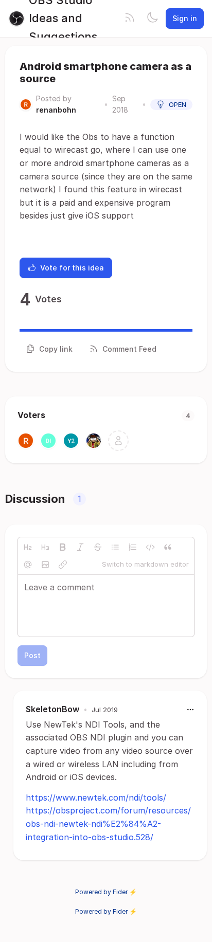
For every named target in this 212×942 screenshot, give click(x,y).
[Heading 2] (28, 547)
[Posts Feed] (129, 18)
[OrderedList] (132, 547)
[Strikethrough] (97, 547)
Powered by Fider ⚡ (106, 892)
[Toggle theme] (152, 18)
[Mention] (28, 564)
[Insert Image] (45, 564)
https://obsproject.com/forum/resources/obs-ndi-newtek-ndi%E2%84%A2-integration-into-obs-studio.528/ (108, 823)
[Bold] (62, 547)
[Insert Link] (62, 564)
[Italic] (80, 547)
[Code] (150, 547)
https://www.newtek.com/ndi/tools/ (96, 797)
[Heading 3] (45, 547)
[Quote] (167, 547)
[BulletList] (115, 547)
